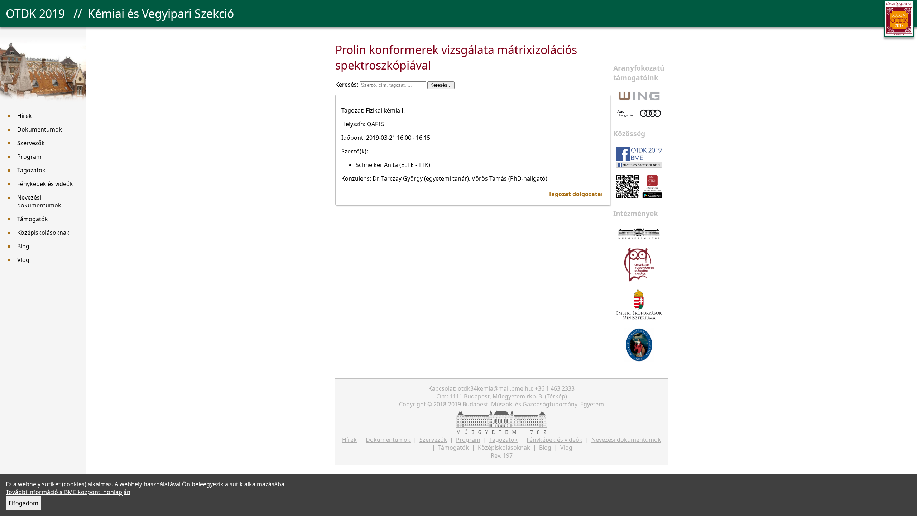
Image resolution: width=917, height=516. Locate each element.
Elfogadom (23, 503)
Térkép (556, 396)
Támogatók (32, 219)
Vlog (23, 260)
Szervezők (31, 143)
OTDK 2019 (35, 13)
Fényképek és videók (45, 184)
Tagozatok (31, 170)
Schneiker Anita (377, 165)
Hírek (24, 116)
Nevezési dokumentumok (39, 201)
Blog (23, 246)
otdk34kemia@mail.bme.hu (495, 388)
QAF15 (375, 124)
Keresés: (347, 85)
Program (29, 157)
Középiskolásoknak (43, 232)
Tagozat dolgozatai (575, 194)
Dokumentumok (39, 129)
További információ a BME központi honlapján (68, 492)
